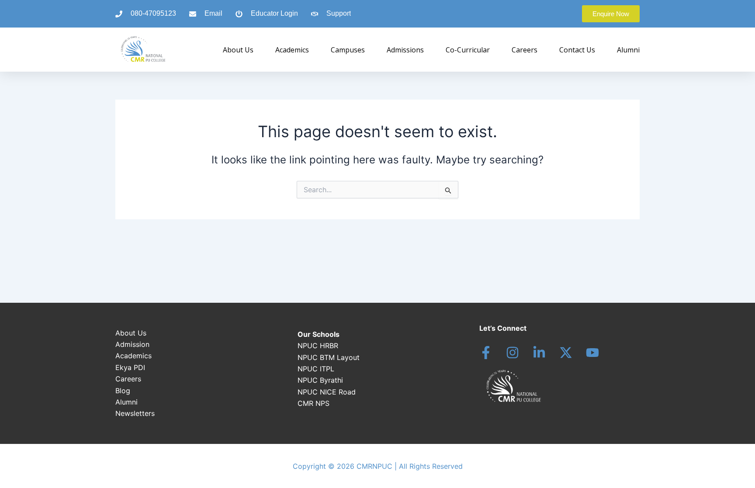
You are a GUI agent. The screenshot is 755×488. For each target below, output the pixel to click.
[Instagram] (512, 352)
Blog (122, 390)
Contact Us (577, 50)
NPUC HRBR (318, 345)
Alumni (628, 50)
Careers (524, 50)
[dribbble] (592, 352)
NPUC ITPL (316, 368)
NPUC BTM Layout (329, 357)
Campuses (348, 50)
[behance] (565, 352)
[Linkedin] (539, 352)
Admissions (405, 50)
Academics (292, 50)
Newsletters (135, 413)
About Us (238, 50)
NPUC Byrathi (320, 380)
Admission (132, 344)
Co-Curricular (468, 50)
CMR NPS (313, 403)
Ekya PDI (130, 367)
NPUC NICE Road (327, 392)
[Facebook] (485, 352)
